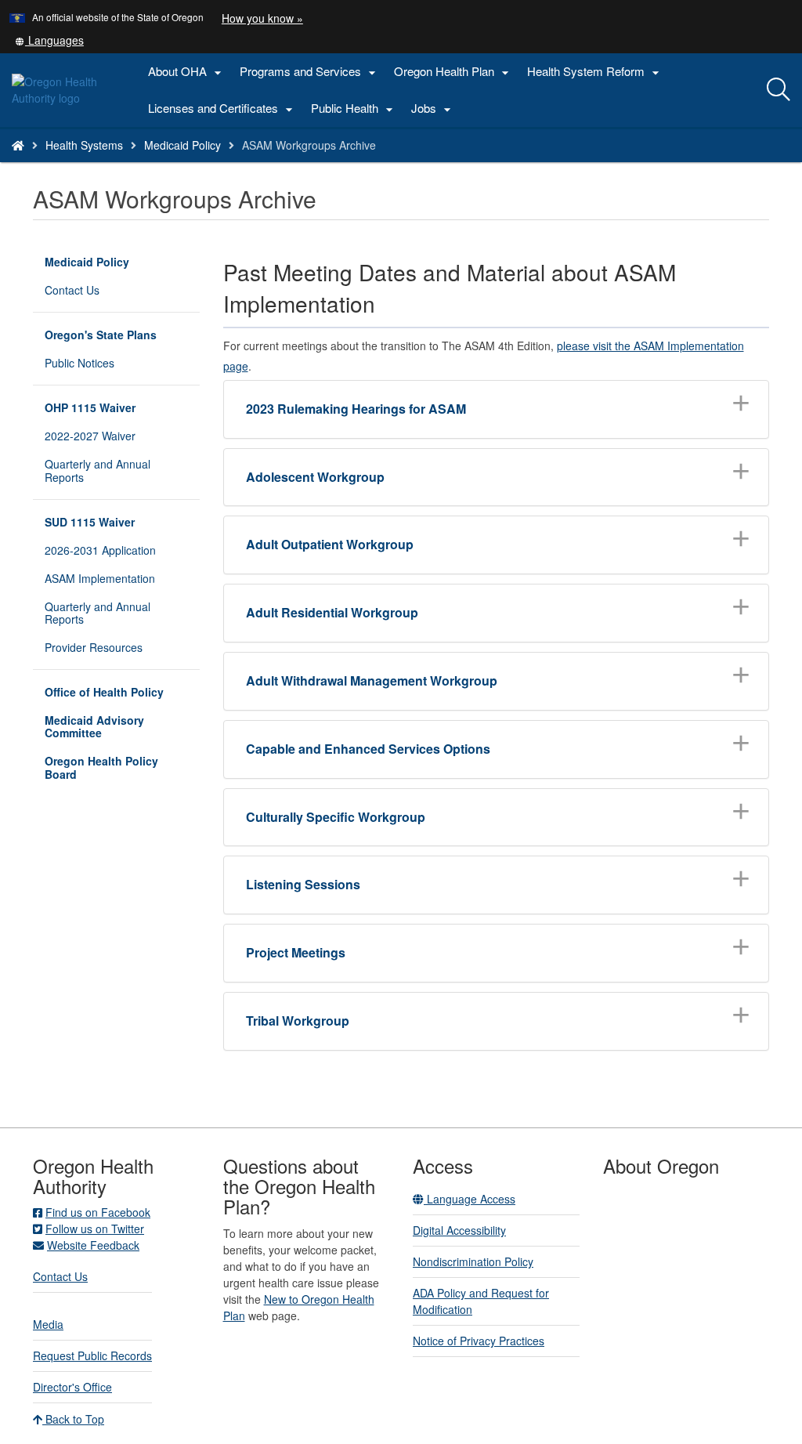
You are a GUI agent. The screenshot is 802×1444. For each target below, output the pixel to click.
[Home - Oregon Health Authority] (18, 145)
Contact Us (72, 290)
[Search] (778, 90)
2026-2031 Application (100, 550)
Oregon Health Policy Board (101, 767)
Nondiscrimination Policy (473, 1261)
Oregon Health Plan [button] (453, 72)
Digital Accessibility (459, 1230)
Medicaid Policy (182, 145)
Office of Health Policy (104, 692)
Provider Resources (94, 647)
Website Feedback (93, 1245)
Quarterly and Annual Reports (97, 470)
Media (48, 1324)
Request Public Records (92, 1355)
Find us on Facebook (97, 1212)
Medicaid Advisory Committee (94, 726)
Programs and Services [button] (310, 72)
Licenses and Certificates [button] (222, 109)
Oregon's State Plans (101, 334)
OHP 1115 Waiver (90, 407)
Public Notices (79, 363)
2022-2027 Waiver (90, 435)
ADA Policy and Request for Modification (481, 1301)
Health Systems (84, 145)
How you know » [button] (262, 18)
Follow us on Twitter (94, 1228)
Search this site (144, 165)
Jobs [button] (433, 109)
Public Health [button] (354, 109)
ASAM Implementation (100, 578)
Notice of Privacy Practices (478, 1340)
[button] (49, 40)
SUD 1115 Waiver (90, 522)
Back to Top (73, 1419)
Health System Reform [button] (595, 72)
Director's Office (72, 1387)
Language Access (469, 1199)
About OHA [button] (187, 72)
